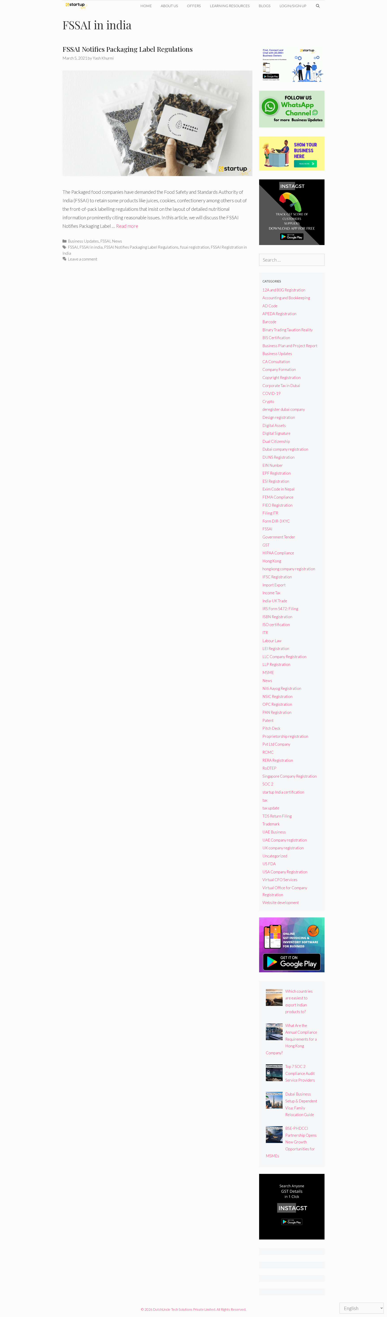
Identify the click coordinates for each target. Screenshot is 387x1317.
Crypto (268, 401)
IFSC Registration (277, 577)
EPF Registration (276, 473)
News (117, 241)
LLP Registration (276, 664)
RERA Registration (277, 760)
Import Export (274, 585)
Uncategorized (274, 856)
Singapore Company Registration (289, 776)
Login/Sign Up (293, 6)
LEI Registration (275, 648)
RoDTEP (269, 768)
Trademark (271, 824)
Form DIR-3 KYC (276, 521)
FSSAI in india (91, 247)
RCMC (268, 752)
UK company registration (283, 848)
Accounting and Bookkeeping (286, 297)
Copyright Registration (281, 377)
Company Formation (279, 369)
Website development (280, 902)
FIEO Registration (277, 505)
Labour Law (272, 640)
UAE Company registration (284, 840)
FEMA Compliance (277, 497)
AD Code (269, 305)
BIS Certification (276, 337)
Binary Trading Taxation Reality (287, 329)
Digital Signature (276, 433)
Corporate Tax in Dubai (281, 385)
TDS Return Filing (277, 816)
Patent (267, 720)
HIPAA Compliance (278, 553)
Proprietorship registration (285, 736)
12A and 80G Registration (283, 290)
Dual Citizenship (276, 441)
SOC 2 (267, 784)
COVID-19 (271, 393)
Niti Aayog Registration (281, 688)
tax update (270, 808)
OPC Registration (277, 704)
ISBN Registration (277, 616)
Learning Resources (230, 6)
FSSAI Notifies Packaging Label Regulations (127, 49)
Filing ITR (270, 513)
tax (264, 800)
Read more (127, 226)
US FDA (269, 863)
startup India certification (283, 792)
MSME (268, 672)
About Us (169, 6)
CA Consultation (276, 361)
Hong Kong (271, 561)
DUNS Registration (278, 457)
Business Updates (83, 241)
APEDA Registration (279, 313)
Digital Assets (274, 425)
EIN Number (272, 465)
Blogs (265, 6)
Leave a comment (82, 258)
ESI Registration (275, 481)
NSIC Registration (277, 696)
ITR (265, 632)
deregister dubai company (283, 409)
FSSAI (105, 241)
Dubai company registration (285, 449)
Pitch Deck (271, 728)
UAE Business (274, 832)
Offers (194, 6)
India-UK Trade (274, 600)
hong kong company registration (288, 568)
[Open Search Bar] (318, 5)
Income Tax (271, 592)
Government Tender (278, 537)
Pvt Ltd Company (276, 744)
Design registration (278, 417)
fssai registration (194, 247)
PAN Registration (276, 712)
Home (146, 6)
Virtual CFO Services (279, 879)
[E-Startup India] (77, 5)
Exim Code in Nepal (278, 489)
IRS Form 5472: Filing (280, 608)
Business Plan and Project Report (289, 345)
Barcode (269, 321)
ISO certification (276, 624)
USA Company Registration (284, 871)
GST (265, 545)
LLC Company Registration (284, 656)
